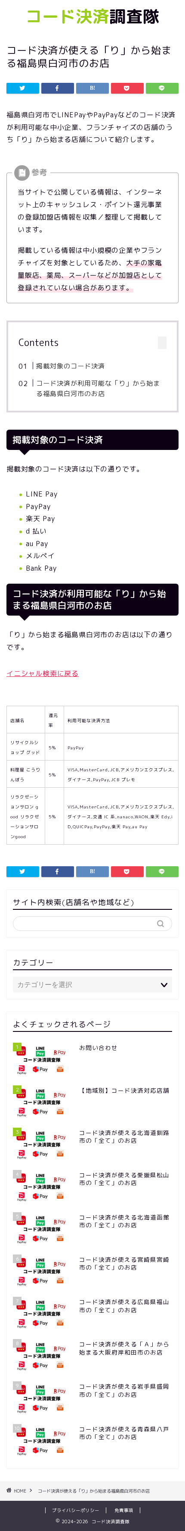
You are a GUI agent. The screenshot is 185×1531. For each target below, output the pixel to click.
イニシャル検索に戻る (42, 673)
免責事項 (123, 1510)
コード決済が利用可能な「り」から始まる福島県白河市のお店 (98, 388)
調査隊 (92, 16)
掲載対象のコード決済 (70, 366)
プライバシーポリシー (75, 1510)
